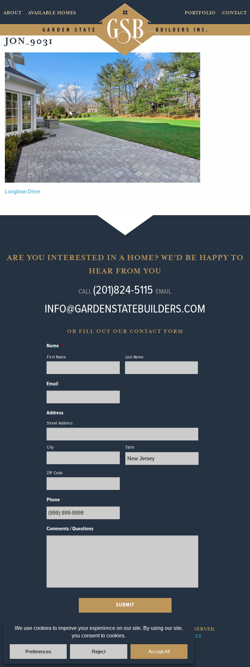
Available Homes (52, 13)
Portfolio (200, 13)
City (50, 447)
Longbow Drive (22, 191)
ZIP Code (54, 473)
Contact (234, 13)
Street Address (60, 423)
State (129, 447)
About (12, 13)
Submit (125, 605)
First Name (56, 357)
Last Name (134, 357)
